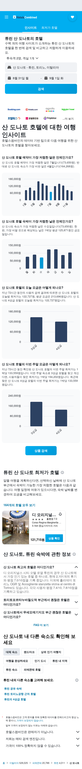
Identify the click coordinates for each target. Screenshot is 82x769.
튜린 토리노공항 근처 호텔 (20, 694)
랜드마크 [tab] (29, 652)
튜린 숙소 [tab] (11, 669)
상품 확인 (54, 538)
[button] (6, 17)
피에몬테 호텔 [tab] (32, 669)
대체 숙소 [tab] (11, 652)
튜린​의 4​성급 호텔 (15, 699)
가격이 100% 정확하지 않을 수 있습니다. (33, 745)
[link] (41, 450)
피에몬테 (37, 762)
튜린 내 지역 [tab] (59, 661)
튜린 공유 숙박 (13, 688)
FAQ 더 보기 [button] (41, 625)
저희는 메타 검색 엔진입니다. (25, 738)
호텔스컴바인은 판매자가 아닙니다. (30, 732)
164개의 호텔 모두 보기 (19, 505)
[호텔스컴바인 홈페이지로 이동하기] (25, 17)
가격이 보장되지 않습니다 (30, 720)
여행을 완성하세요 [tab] (17, 661)
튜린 (56, 762)
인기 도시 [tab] (40, 661)
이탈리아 (14, 762)
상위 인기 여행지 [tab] (51, 652)
